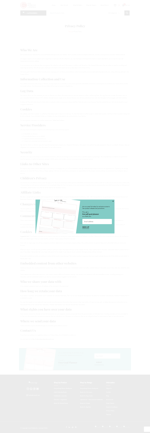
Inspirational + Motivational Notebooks (91, 400)
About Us (109, 388)
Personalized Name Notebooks (63, 388)
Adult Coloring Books (60, 392)
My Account (109, 400)
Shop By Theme (90, 5)
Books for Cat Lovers (86, 392)
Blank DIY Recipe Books (61, 403)
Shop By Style (77, 5)
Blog (107, 396)
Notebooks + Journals (60, 396)
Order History (110, 403)
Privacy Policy (110, 411)
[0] (123, 5)
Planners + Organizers (60, 400)
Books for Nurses (85, 403)
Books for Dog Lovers (86, 396)
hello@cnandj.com (34, 395)
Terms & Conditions (111, 407)
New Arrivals (64, 5)
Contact (108, 392)
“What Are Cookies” (58, 120)
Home (53, 5)
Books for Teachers (85, 407)
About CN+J (104, 5)
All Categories (112, 13)
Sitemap (108, 414)
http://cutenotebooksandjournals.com (43, 339)
